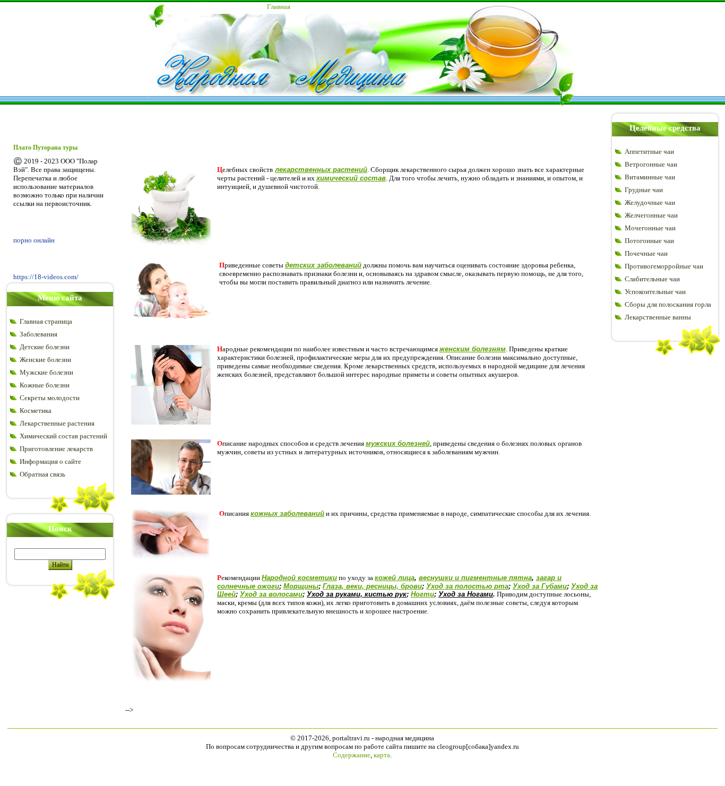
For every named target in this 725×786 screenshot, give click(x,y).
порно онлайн (34, 240)
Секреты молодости (50, 398)
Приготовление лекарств (56, 449)
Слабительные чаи (652, 279)
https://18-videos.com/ (46, 277)
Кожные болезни (45, 385)
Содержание (351, 755)
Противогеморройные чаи (664, 266)
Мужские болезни (46, 372)
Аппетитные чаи (649, 152)
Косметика (35, 410)
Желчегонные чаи (651, 215)
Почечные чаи (646, 253)
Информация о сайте (50, 461)
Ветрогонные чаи (651, 164)
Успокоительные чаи (655, 292)
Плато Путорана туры (45, 147)
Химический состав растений (63, 436)
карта (382, 755)
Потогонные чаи (649, 241)
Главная (278, 7)
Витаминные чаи (650, 177)
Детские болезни (45, 347)
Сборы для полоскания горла (668, 304)
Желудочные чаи (650, 202)
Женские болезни (45, 360)
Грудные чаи (644, 190)
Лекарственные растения (57, 423)
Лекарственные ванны (658, 317)
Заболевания (38, 334)
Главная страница (46, 321)
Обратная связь (42, 474)
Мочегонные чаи (650, 228)
